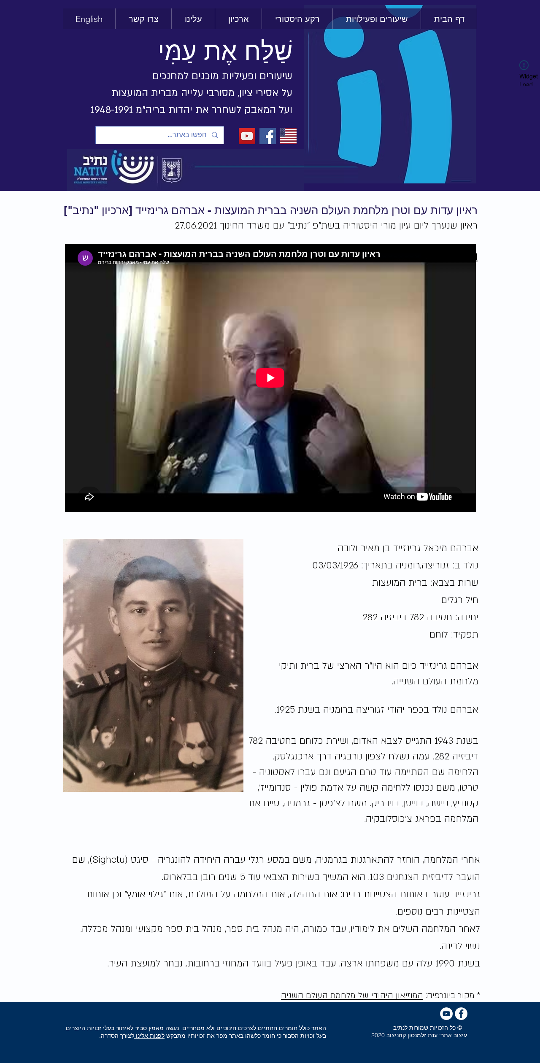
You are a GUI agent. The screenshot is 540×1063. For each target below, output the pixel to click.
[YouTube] (247, 136)
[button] (297, 18)
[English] (288, 136)
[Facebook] (267, 136)
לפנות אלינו (149, 1035)
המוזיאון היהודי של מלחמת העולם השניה (352, 995)
